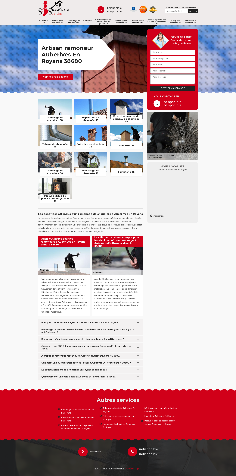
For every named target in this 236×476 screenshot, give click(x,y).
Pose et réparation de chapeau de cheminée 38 (156, 22)
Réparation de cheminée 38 (138, 22)
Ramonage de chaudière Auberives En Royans (119, 425)
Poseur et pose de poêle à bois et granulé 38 (103, 22)
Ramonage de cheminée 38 (121, 22)
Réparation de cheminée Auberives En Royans (77, 419)
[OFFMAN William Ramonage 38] (54, 8)
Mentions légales (134, 469)
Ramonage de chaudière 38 (57, 22)
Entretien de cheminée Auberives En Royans (118, 418)
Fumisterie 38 (87, 22)
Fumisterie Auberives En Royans (159, 416)
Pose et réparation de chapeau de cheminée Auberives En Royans (77, 427)
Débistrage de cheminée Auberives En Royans (160, 410)
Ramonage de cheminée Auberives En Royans (77, 411)
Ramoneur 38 (43, 22)
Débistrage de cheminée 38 (74, 22)
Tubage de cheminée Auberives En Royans (119, 410)
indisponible (114, 8)
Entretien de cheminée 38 (190, 22)
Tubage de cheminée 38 (175, 22)
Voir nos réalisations (55, 76)
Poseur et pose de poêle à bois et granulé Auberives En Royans (159, 422)
